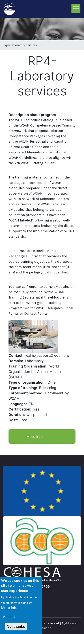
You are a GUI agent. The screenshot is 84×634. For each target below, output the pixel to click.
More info (34, 436)
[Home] (11, 9)
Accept (9, 616)
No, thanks (16, 626)
